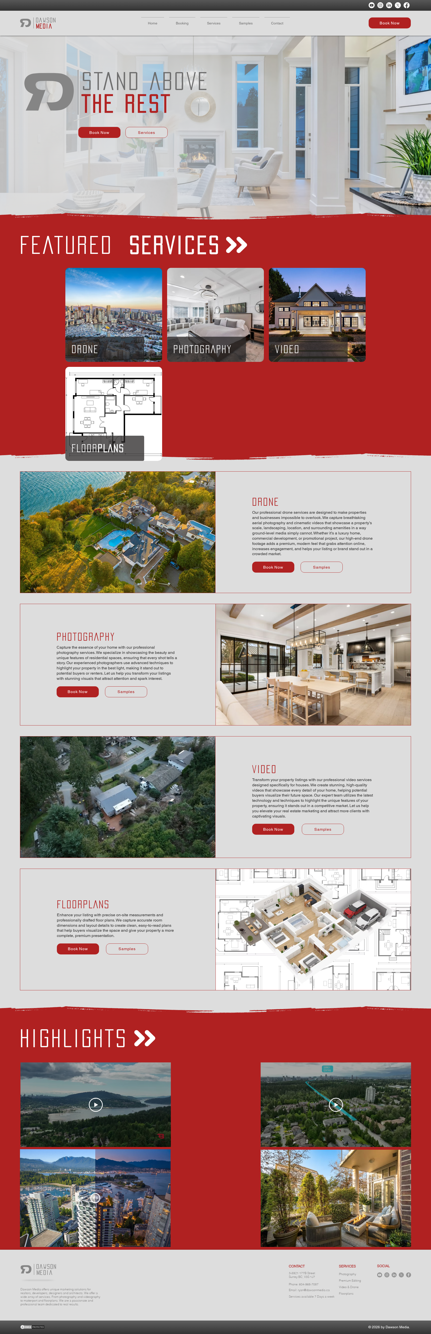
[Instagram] (380, 5)
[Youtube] (372, 5)
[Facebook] (407, 5)
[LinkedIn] (389, 5)
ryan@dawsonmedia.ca (314, 1290)
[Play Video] (96, 1105)
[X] (398, 5)
